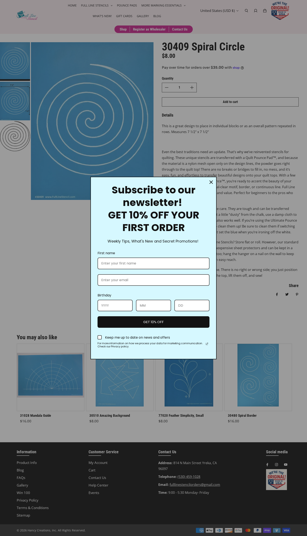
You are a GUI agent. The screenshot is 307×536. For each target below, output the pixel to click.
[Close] (211, 182)
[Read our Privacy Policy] (206, 343)
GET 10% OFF (153, 322)
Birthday (104, 295)
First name (106, 253)
